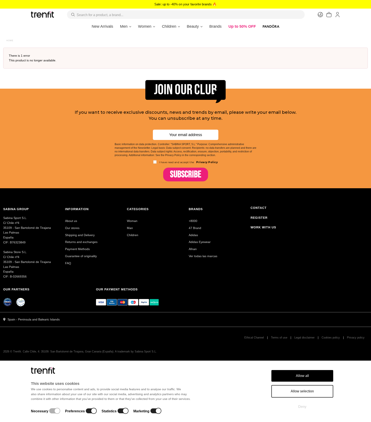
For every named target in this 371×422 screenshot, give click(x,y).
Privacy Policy (207, 162)
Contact (259, 207)
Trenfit (17, 351)
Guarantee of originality (81, 256)
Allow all (302, 376)
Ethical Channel (254, 337)
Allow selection (302, 391)
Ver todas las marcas (203, 256)
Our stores (72, 228)
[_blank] (20, 303)
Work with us (263, 227)
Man (130, 228)
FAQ (68, 263)
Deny (302, 406)
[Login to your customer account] (337, 14)
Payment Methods (77, 249)
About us (71, 221)
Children (132, 235)
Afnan (193, 249)
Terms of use (279, 337)
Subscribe (185, 174)
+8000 (193, 221)
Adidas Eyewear (200, 242)
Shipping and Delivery (80, 235)
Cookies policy (331, 337)
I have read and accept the (188, 162)
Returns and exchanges (81, 242)
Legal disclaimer (304, 337)
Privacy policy (356, 337)
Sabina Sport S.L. (146, 351)
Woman (132, 221)
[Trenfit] (42, 14)
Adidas (193, 235)
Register (259, 217)
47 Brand (195, 228)
